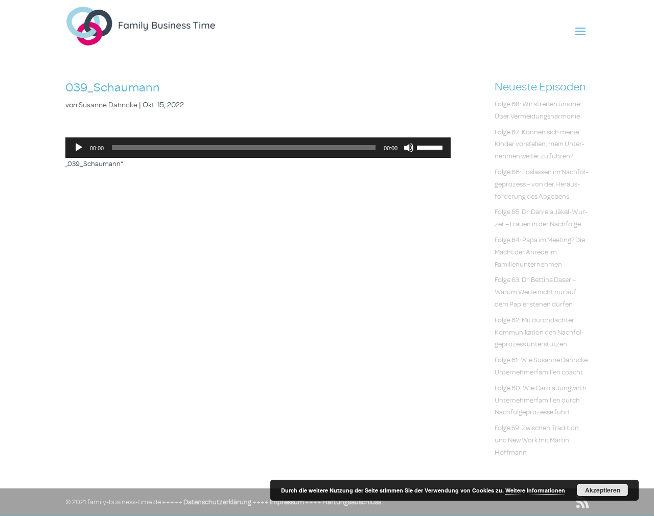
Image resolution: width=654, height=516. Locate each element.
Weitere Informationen (535, 490)
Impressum (287, 502)
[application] (258, 147)
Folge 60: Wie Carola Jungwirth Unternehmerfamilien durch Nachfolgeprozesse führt (541, 400)
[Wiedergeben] (79, 148)
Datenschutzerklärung (217, 502)
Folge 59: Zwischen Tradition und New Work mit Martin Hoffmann (537, 440)
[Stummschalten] (409, 148)
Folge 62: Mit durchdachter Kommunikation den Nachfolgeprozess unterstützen (539, 332)
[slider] (431, 146)
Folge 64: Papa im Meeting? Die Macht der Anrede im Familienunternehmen (540, 252)
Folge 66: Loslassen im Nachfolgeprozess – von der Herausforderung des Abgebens (541, 184)
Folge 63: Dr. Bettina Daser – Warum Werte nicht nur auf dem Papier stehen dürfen (535, 292)
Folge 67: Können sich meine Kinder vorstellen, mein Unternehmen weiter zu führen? (540, 144)
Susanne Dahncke (108, 105)
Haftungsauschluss (351, 502)
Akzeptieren (602, 490)
